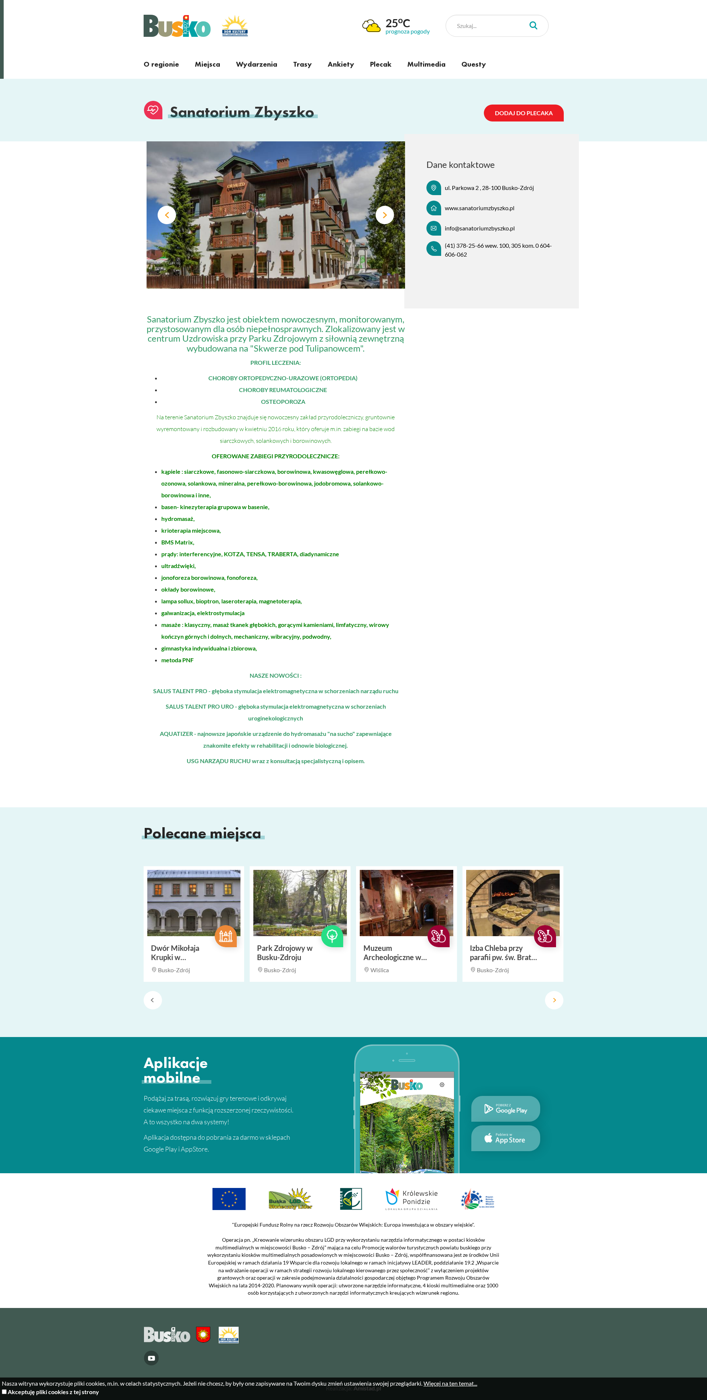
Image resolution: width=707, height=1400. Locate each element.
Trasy (302, 64)
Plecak (380, 64)
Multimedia (426, 64)
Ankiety (341, 64)
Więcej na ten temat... (450, 1383)
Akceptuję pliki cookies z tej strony (53, 1391)
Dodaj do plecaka (524, 112)
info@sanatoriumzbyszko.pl (480, 228)
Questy (473, 64)
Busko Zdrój (177, 26)
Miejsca (207, 64)
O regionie (161, 64)
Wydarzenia (256, 64)
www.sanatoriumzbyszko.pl (479, 207)
